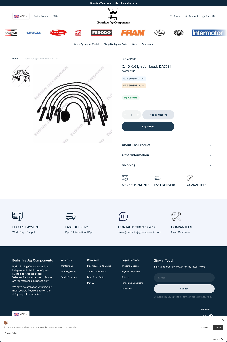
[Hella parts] (174, 32)
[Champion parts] (6, 32)
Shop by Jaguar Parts (115, 44)
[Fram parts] (128, 32)
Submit (184, 288)
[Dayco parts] (29, 32)
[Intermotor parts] (207, 32)
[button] (191, 16)
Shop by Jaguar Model (86, 44)
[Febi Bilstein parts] (74, 32)
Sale (134, 44)
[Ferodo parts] (97, 32)
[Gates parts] (155, 32)
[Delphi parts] (54, 32)
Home (15, 58)
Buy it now (148, 126)
